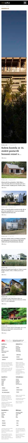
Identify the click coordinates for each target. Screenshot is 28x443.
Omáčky (17, 380)
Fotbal (2, 381)
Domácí (17, 346)
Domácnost (3, 412)
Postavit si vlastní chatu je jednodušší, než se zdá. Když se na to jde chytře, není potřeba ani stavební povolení (13, 329)
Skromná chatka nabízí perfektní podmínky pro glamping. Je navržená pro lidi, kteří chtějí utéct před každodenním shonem (13, 240)
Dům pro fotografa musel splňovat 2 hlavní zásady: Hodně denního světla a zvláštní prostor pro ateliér (14, 271)
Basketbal (3, 379)
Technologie (18, 351)
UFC (16, 416)
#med (18, 387)
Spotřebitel (18, 349)
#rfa (17, 423)
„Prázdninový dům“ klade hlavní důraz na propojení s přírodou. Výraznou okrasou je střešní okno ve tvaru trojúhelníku (13, 300)
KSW (17, 417)
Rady (2, 349)
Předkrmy (18, 381)
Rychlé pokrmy (19, 384)
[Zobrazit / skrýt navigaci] (25, 2)
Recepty (17, 382)
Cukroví (17, 379)
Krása (2, 413)
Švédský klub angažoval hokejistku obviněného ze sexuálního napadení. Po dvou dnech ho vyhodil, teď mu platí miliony (6, 398)
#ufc (17, 425)
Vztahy (2, 417)
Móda (2, 416)
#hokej (3, 387)
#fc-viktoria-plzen (5, 392)
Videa (17, 414)
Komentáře (18, 347)
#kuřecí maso (19, 389)
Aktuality (3, 346)
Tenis (2, 385)
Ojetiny (2, 348)
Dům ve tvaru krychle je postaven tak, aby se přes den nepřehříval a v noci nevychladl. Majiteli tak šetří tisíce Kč (13, 211)
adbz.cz (2, 6)
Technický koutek (5, 351)
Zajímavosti (3, 352)
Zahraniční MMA (19, 412)
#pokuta (4, 359)
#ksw (18, 420)
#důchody (19, 354)
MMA (2, 384)
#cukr (18, 392)
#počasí (3, 425)
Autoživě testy (4, 347)
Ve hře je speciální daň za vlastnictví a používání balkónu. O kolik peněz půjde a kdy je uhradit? (20, 372)
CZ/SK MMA (18, 413)
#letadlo (3, 423)
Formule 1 (3, 380)
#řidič (3, 355)
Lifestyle (3, 414)
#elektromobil (5, 357)
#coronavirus (4, 390)
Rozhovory (18, 348)
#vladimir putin (19, 359)
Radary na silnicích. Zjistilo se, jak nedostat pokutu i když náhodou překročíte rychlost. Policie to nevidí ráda (20, 365)
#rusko (18, 356)
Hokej (2, 382)
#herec (3, 420)
